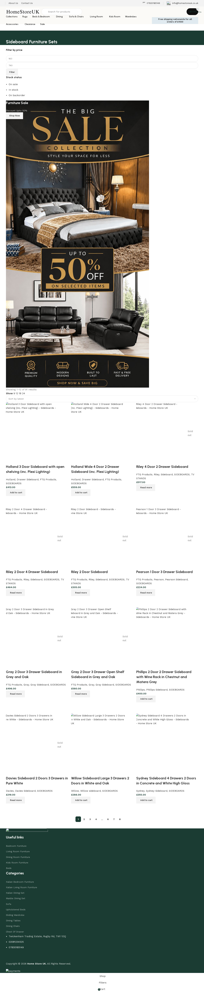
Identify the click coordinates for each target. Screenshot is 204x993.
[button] (146, 800)
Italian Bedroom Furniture (20, 882)
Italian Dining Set (15, 893)
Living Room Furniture (18, 851)
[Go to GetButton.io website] (8, 990)
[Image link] (27, 831)
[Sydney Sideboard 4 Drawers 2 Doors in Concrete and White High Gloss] (163, 745)
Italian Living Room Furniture (21, 887)
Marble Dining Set (15, 898)
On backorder (17, 95)
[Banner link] (102, 244)
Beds (8, 868)
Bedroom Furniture (16, 846)
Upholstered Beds (15, 909)
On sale (13, 84)
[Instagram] (19, 957)
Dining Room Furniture (18, 857)
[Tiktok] (28, 957)
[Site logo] (23, 11)
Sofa (8, 904)
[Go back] (10, 35)
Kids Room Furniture (17, 862)
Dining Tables (13, 920)
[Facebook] (10, 957)
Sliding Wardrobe (15, 915)
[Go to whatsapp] (8, 983)
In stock (13, 89)
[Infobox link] (151, 3)
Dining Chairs (13, 926)
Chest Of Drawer (15, 931)
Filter (12, 72)
